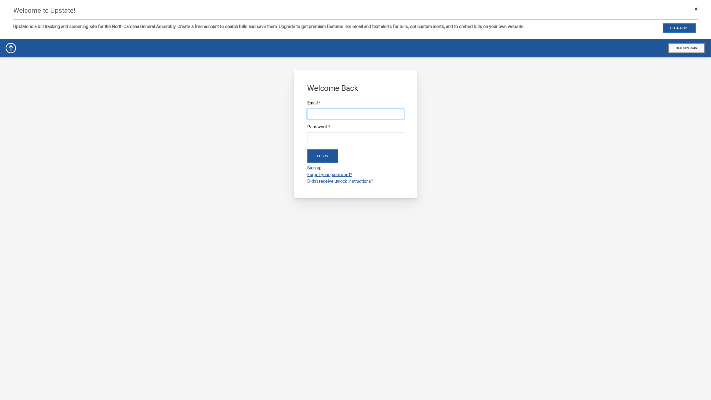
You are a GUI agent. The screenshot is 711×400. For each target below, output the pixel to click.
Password (317, 126)
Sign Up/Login (686, 48)
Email (312, 103)
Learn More (679, 28)
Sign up (314, 168)
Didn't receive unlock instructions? (340, 181)
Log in (322, 156)
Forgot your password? (329, 174)
